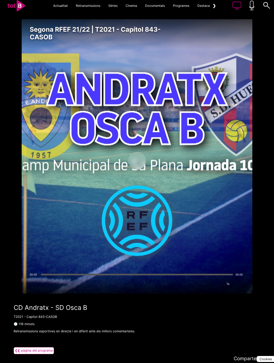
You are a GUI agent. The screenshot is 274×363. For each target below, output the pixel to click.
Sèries (113, 6)
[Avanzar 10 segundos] (158, 160)
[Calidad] (216, 284)
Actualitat (60, 6)
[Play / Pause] (137, 160)
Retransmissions (88, 6)
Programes (181, 6)
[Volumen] (34, 284)
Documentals (155, 6)
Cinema (131, 6)
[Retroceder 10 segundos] (116, 160)
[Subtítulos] (204, 284)
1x (228, 284)
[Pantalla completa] (240, 284)
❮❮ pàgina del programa (34, 350)
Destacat (204, 6)
